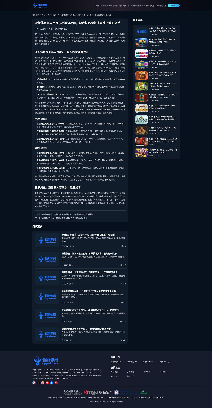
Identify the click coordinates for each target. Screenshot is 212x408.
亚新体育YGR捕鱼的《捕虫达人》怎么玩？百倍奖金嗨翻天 (163, 62)
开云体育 (114, 372)
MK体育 (114, 376)
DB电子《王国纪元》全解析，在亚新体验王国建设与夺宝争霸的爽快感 (163, 118)
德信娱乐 (130, 376)
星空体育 (146, 372)
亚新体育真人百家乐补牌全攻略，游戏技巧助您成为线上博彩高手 (86, 15)
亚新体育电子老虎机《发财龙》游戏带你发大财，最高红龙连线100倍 (163, 140)
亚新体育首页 (100, 6)
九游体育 (130, 372)
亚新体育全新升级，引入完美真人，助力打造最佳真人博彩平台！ (163, 29)
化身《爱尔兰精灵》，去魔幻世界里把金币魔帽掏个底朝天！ (162, 85)
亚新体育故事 (161, 6)
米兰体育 (162, 372)
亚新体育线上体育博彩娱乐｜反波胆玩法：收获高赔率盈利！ (90, 272)
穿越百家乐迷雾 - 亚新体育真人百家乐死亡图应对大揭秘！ (65, 218)
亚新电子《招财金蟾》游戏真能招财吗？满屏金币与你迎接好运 (163, 73)
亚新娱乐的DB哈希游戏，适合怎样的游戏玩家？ (162, 51)
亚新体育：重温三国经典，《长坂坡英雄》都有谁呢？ (162, 107)
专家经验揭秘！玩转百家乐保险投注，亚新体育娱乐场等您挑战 (67, 214)
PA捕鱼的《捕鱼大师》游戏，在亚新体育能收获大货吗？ (162, 40)
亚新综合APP (148, 362)
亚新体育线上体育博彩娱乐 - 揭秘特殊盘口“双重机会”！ (87, 329)
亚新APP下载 (164, 362)
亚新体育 (50, 398)
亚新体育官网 (116, 362)
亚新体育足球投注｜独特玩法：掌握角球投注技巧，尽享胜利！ (91, 310)
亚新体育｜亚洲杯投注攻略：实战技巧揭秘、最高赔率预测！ (90, 253)
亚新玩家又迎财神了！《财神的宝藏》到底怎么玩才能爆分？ (163, 96)
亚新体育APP (132, 362)
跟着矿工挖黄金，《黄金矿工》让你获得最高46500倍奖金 (162, 129)
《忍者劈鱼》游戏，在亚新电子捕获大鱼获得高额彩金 (163, 151)
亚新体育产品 (112, 6)
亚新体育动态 (149, 6)
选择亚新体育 (124, 6)
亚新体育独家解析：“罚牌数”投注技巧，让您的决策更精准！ (90, 291)
